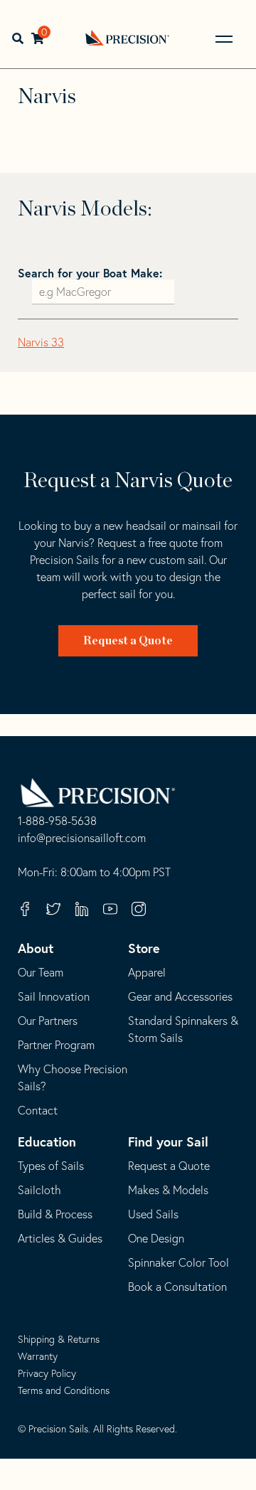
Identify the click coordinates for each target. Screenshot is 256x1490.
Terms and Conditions (64, 1390)
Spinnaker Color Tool (178, 1262)
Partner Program (56, 1045)
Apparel (147, 972)
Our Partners (48, 1020)
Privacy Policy (47, 1373)
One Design (156, 1238)
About (35, 948)
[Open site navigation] (224, 39)
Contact (38, 1110)
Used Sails (153, 1214)
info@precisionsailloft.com (82, 838)
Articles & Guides (60, 1238)
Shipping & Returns (59, 1339)
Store (144, 948)
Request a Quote (128, 640)
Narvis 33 (41, 342)
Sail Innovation (54, 996)
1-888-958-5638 (57, 821)
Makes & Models (168, 1190)
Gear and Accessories (180, 996)
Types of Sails (51, 1166)
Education (47, 1141)
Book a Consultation (177, 1286)
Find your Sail (168, 1141)
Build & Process (55, 1214)
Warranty (38, 1356)
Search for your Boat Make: (90, 272)
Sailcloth (39, 1190)
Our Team (40, 972)
